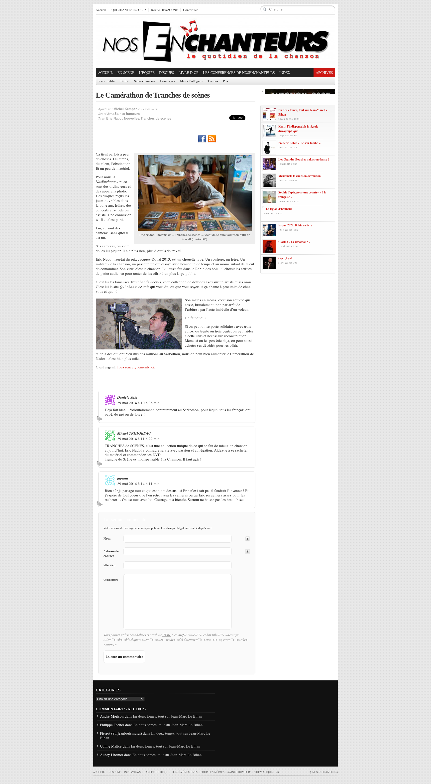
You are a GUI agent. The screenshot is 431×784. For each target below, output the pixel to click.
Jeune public (106, 81)
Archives (324, 72)
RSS (212, 139)
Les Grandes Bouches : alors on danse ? (303, 159)
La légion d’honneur (279, 209)
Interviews (132, 772)
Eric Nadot (114, 118)
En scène (125, 72)
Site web (109, 565)
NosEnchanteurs (324, 772)
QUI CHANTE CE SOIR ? (128, 10)
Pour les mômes (212, 772)
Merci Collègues (191, 81)
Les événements (185, 772)
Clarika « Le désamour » (294, 242)
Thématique (263, 772)
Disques (166, 72)
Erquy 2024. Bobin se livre (295, 225)
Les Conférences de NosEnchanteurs (239, 72)
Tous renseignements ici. (136, 366)
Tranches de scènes (156, 118)
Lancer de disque (157, 772)
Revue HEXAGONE (164, 10)
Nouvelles (131, 118)
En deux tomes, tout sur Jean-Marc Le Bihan (167, 716)
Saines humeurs (144, 81)
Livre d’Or (189, 72)
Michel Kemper (125, 109)
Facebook (202, 139)
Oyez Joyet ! (286, 258)
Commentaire (111, 579)
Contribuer (190, 10)
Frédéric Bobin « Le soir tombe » (299, 143)
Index (284, 72)
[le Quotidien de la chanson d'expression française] (215, 41)
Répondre (100, 418)
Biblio (124, 81)
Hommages (167, 81)
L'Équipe (147, 72)
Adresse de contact (111, 553)
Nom (107, 538)
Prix (225, 81)
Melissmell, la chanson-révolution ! (300, 176)
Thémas (213, 81)
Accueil (101, 10)
